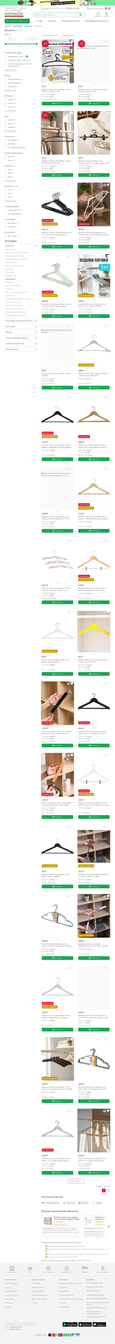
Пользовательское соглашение (96, 1308)
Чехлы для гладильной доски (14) (17, 292)
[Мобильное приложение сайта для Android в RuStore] (99, 1324)
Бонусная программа (93, 1291)
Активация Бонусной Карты (95, 1295)
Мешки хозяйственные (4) (14, 305)
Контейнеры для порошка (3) (16, 312)
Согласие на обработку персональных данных (93, 1312)
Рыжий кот (71, 1203)
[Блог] (30, 1268)
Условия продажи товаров (94, 1283)
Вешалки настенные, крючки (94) (17, 253)
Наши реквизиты (64, 1307)
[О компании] (12, 1268)
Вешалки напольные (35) (14, 266)
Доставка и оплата (72, 8)
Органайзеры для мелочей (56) (16, 259)
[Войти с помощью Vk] (106, 8)
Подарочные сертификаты (94, 1287)
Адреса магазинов (10, 8)
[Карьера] (84, 1267)
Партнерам (63, 1280)
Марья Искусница (52, 1203)
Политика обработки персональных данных (97, 1303)
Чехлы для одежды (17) (14, 286)
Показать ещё (74, 1181)
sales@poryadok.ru (15, 1329)
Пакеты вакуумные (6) (13, 302)
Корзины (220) (11, 249)
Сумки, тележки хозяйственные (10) (18, 299)
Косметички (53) (11, 263)
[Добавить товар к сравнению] (68, 41)
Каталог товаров (11, 1280)
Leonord (99, 1203)
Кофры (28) (10, 282)
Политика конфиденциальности (96, 1298)
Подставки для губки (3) (14, 309)
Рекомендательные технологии (96, 1317)
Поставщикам (63, 1287)
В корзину (58, 103)
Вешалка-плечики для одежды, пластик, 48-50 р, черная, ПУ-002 (66, 1218)
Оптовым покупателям (66, 1295)
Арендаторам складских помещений (70, 1283)
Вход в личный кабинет (39, 1299)
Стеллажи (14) (11, 296)
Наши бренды (9, 1303)
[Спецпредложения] (66, 1268)
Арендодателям (64, 1291)
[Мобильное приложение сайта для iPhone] (85, 1324)
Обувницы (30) (11, 276)
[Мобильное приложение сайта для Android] (70, 1324)
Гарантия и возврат (38, 1291)
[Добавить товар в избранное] (71, 41)
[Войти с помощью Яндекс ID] (109, 8)
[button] (17, 21)
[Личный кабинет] (102, 1268)
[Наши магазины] (48, 1268)
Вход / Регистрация (96, 8)
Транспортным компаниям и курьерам (71, 1299)
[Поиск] (81, 14)
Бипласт (85, 1203)
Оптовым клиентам (16, 10)
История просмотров (11, 1295)
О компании (63, 1303)
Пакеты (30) (10, 272)
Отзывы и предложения (39, 1295)
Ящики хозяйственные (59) (15, 256)
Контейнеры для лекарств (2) (16, 315)
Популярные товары (11, 1283)
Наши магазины (10, 1299)
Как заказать (36, 1283)
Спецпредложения (10, 1291)
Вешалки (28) (10, 279)
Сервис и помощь (38, 1280)
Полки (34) (9, 269)
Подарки (7, 1307)
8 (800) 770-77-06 (57, 8)
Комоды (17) (10, 289)
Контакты (35, 1303)
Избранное (8, 1288)
